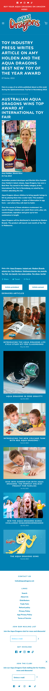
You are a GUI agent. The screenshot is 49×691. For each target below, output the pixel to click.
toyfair (43, 274)
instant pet (27, 268)
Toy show (36, 274)
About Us (24, 597)
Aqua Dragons (16, 268)
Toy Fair (5, 274)
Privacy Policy (24, 611)
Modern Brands (38, 268)
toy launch (13, 274)
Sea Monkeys (16, 271)
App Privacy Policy (24, 615)
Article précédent (12, 287)
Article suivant (38, 287)
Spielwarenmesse (30, 271)
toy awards (42, 271)
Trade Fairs (24, 604)
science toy (6, 271)
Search (24, 593)
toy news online (24, 274)
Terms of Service (24, 618)
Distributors (24, 600)
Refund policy (24, 607)
